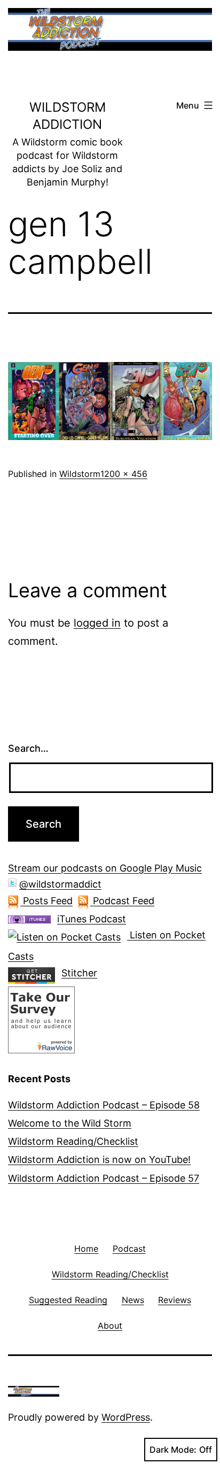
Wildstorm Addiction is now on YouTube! (99, 1159)
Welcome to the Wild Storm (69, 1123)
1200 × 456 (123, 473)
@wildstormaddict (60, 884)
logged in (97, 623)
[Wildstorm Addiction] (41, 1018)
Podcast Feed (122, 900)
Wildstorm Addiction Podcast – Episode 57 (103, 1178)
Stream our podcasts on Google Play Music (105, 868)
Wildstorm (79, 473)
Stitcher (79, 972)
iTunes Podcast (91, 918)
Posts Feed (46, 900)
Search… (28, 748)
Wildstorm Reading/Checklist (73, 1141)
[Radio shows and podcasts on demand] (34, 972)
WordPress (125, 1417)
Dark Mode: (173, 1449)
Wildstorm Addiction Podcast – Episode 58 (104, 1105)
